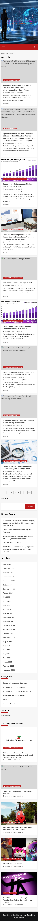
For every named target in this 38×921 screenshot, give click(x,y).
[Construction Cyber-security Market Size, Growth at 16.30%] (19, 169)
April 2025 (7, 609)
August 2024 (8, 642)
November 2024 (9, 629)
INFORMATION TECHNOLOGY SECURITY (15, 179)
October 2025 (8, 585)
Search (4, 498)
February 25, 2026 (15, 832)
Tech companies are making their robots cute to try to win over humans (18, 537)
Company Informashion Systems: (13, 229)
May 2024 (6, 654)
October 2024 (8, 633)
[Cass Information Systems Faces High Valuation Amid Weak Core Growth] (19, 358)
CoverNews (31, 915)
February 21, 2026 (15, 92)
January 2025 (8, 621)
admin (6, 92)
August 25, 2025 (14, 471)
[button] (3, 46)
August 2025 (8, 593)
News (5, 700)
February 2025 (8, 617)
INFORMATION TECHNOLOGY (14, 687)
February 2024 (8, 666)
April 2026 (7, 565)
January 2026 (8, 573)
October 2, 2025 (14, 331)
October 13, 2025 (14, 285)
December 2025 (9, 577)
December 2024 (9, 625)
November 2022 (9, 670)
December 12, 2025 (15, 189)
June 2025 (7, 601)
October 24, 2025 (14, 242)
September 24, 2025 (15, 377)
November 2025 (9, 581)
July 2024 (6, 646)
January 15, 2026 (14, 143)
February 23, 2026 (15, 904)
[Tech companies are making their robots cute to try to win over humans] (19, 813)
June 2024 (7, 650)
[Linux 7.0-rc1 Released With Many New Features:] (19, 777)
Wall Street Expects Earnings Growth (17, 283)
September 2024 (9, 637)
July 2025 (6, 597)
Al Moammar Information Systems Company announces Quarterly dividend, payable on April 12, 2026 (19, 523)
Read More (6, 103)
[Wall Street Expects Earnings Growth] (19, 268)
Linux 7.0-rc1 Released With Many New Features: (17, 531)
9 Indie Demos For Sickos (12, 543)
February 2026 (8, 569)
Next (29, 492)
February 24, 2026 (15, 866)
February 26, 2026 (15, 796)
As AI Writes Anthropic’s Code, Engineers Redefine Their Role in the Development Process (18, 549)
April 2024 (7, 658)
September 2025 (9, 589)
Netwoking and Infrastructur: (12, 80)
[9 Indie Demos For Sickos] (19, 849)
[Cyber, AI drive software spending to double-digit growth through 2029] (19, 452)
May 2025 (6, 605)
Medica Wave (6, 715)
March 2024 (7, 662)
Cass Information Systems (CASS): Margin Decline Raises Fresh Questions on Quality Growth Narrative (19, 237)
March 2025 (7, 613)
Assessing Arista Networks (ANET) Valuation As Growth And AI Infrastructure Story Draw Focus (17, 88)
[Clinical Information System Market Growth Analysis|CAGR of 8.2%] (19, 312)
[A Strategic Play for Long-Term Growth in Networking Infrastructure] (19, 406)
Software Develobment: (10, 128)
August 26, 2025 (14, 425)
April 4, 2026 (13, 759)
